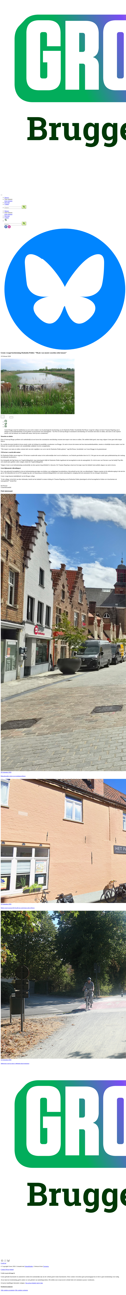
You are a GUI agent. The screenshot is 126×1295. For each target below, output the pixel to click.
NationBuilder (29, 1266)
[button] (5, 221)
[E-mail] (5, 427)
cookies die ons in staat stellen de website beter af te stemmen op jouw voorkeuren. (33, 1294)
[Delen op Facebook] (5, 422)
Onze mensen (8, 201)
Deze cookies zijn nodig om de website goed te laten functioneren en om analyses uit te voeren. (38, 1290)
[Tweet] (5, 424)
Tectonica (46, 1266)
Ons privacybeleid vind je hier (34, 1283)
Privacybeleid (10, 1269)
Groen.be (3, 1263)
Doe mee (7, 202)
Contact (6, 204)
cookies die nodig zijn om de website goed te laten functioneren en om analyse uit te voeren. (41, 1292)
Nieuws (6, 197)
